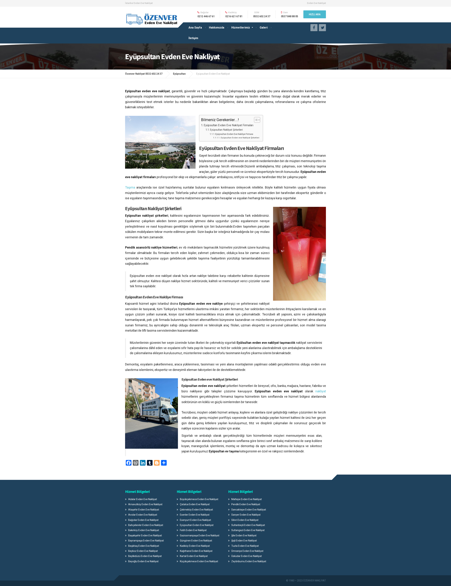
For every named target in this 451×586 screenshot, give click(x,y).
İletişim (193, 38)
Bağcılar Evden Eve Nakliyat (143, 520)
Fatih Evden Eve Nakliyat (193, 530)
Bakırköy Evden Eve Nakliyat (143, 530)
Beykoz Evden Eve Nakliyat (143, 551)
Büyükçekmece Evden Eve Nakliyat (199, 499)
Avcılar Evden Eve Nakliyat (142, 514)
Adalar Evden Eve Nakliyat (142, 499)
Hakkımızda (216, 27)
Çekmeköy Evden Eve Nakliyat (196, 509)
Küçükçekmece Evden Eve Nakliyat (199, 561)
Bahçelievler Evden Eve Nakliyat (145, 525)
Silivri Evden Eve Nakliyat (244, 520)
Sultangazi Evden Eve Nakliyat (248, 530)
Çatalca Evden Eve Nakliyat (195, 504)
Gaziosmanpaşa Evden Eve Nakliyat (199, 535)
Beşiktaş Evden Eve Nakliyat (143, 545)
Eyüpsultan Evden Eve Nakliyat (197, 525)
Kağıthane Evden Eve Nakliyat (196, 551)
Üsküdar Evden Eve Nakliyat (246, 556)
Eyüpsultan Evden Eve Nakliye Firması (234, 134)
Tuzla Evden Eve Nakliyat (245, 545)
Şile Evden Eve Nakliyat (244, 535)
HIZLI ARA (314, 14)
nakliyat (320, 391)
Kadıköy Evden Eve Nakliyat (195, 545)
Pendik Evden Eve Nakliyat (245, 504)
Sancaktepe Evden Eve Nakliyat (248, 509)
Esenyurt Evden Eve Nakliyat (195, 520)
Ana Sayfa (195, 27)
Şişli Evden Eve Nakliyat (244, 540)
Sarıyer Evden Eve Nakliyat (246, 514)
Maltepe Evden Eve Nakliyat (246, 499)
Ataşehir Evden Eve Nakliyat (143, 509)
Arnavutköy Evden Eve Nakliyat (145, 504)
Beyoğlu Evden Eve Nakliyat (143, 561)
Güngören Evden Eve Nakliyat (196, 540)
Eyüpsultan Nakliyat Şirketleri (226, 129)
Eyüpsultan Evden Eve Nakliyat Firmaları (228, 125)
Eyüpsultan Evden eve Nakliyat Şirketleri (240, 137)
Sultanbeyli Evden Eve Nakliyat (248, 525)
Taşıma (130, 187)
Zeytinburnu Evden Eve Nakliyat (248, 561)
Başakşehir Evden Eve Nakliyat (145, 535)
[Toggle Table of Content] (255, 120)
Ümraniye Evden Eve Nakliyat (247, 551)
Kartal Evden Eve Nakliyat (194, 556)
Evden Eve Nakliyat (316, 3)
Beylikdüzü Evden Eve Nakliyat (145, 556)
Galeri (264, 27)
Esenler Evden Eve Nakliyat (194, 514)
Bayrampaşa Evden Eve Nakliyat (146, 540)
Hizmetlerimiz (240, 27)
